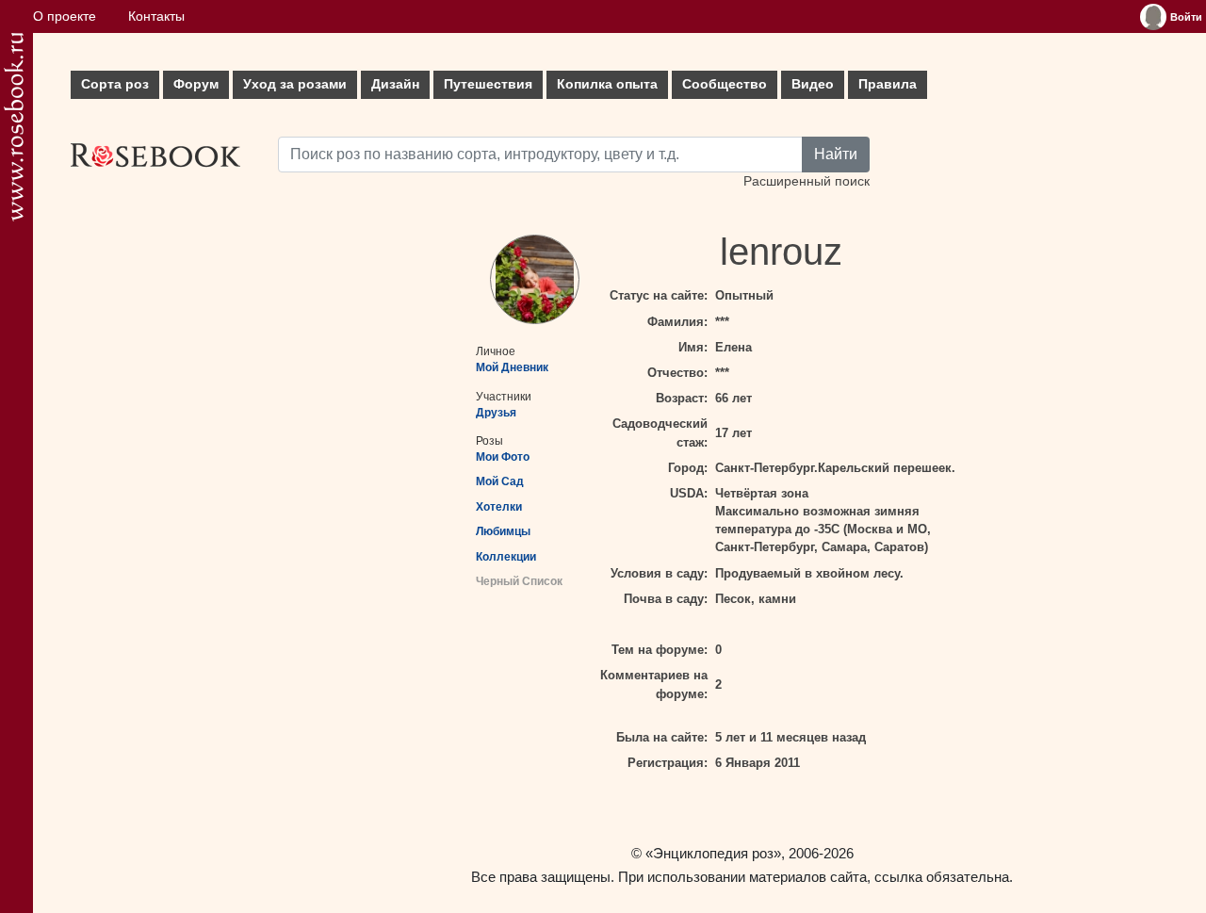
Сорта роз (115, 84)
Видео (812, 84)
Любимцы (503, 531)
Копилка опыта (607, 84)
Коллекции (506, 556)
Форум (196, 84)
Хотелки (499, 507)
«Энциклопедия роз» (713, 853)
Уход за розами (295, 84)
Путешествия (488, 84)
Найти (835, 154)
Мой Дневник (512, 367)
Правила (887, 84)
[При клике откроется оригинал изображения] (535, 279)
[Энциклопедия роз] (14, 127)
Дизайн (395, 84)
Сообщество (724, 84)
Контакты (156, 16)
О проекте (64, 16)
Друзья (496, 412)
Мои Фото (503, 457)
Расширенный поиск (806, 181)
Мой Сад (500, 481)
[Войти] (1153, 17)
